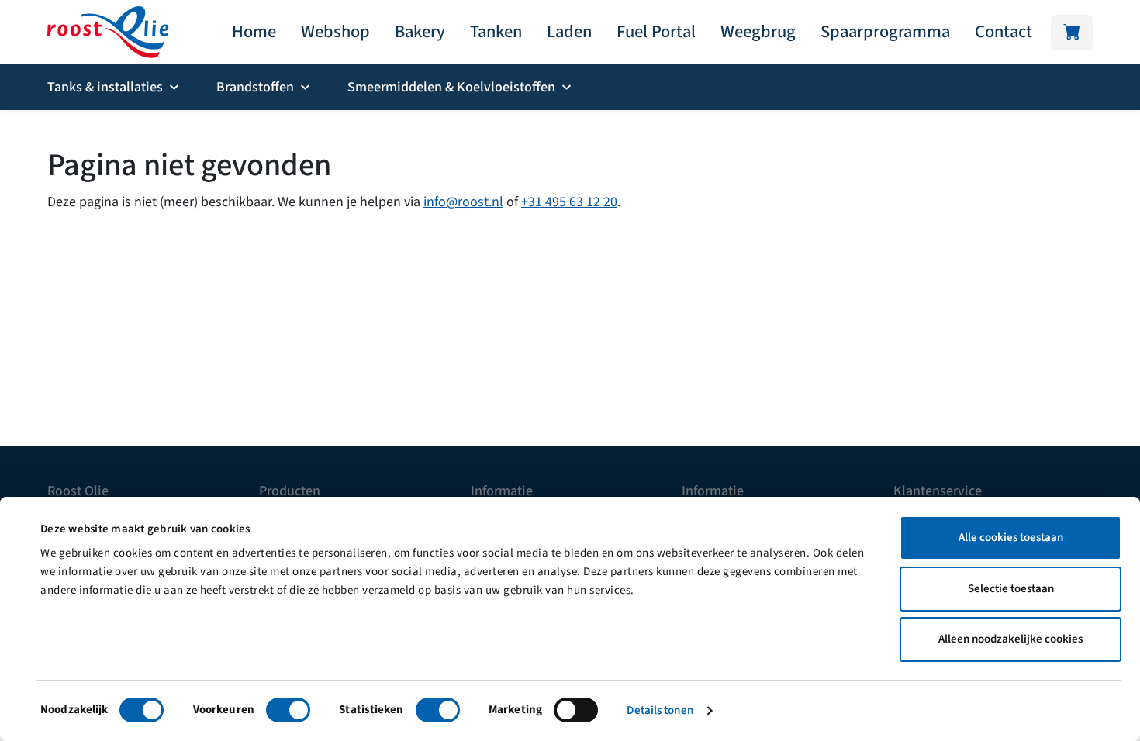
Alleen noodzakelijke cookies (1010, 639)
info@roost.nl (463, 202)
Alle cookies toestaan (1011, 537)
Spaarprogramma (885, 31)
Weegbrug (758, 31)
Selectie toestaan (1011, 589)
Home (254, 31)
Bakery (420, 31)
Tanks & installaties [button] (105, 87)
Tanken (496, 31)
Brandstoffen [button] (255, 87)
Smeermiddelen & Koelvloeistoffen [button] (451, 87)
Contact (1003, 31)
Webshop (335, 31)
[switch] (288, 710)
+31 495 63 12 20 (569, 202)
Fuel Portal (656, 31)
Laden (569, 31)
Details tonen (660, 710)
